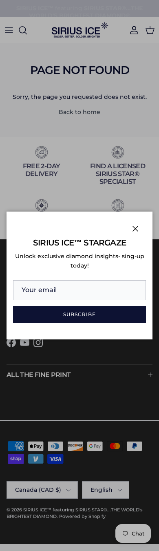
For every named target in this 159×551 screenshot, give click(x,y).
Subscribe (79, 314)
